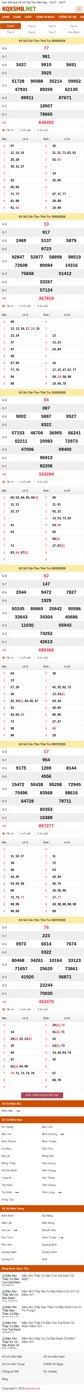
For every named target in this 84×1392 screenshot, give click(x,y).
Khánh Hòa (49, 1230)
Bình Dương (49, 1134)
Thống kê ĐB (67, 17)
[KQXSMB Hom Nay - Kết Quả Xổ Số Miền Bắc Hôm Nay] (19, 9)
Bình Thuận (49, 1141)
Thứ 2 (31, 26)
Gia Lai (6, 1230)
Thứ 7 (52, 32)
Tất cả (9, 130)
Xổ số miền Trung (13, 1364)
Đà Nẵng (47, 1215)
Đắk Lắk (7, 1222)
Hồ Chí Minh (9, 1170)
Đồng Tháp (8, 1163)
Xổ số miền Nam (54, 1356)
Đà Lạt (6, 1155)
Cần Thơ (47, 1148)
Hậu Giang (48, 1163)
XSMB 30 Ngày (45, 17)
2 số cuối (25, 130)
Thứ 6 (31, 32)
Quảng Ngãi (9, 1251)
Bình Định (8, 1215)
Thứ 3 (52, 26)
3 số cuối (42, 130)
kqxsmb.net (32, 1388)
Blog (5, 1379)
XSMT (28, 17)
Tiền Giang (48, 1184)
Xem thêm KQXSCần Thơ (42, 1095)
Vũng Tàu (8, 1199)
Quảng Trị (8, 1259)
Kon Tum (7, 1237)
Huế (44, 1259)
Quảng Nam (49, 1251)
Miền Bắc (7, 1110)
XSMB (5, 17)
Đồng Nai (48, 1155)
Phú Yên (7, 1244)
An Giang (7, 1126)
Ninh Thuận (49, 1237)
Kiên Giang (49, 1170)
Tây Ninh (7, 1184)
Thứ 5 (10, 32)
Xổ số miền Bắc (12, 1356)
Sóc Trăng (48, 1177)
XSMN (17, 17)
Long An (7, 1177)
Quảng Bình (49, 1244)
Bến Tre (6, 1134)
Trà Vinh (7, 1192)
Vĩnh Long (48, 1192)
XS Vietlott (50, 1371)
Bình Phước (9, 1141)
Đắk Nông (48, 1222)
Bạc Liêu (47, 1126)
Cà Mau (6, 1148)
